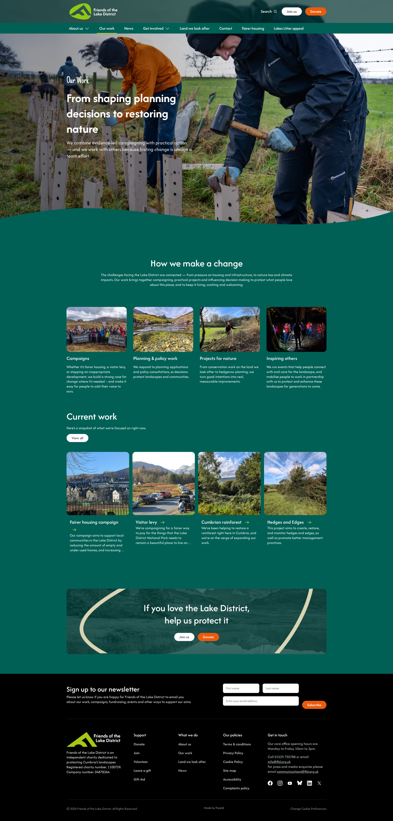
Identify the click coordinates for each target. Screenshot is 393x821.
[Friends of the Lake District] (93, 11)
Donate (139, 744)
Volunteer (141, 761)
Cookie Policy (233, 761)
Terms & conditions (237, 744)
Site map (229, 770)
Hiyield (220, 808)
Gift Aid (139, 779)
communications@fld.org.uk (297, 771)
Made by (210, 808)
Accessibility (232, 779)
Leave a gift (142, 770)
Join (137, 752)
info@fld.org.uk (279, 761)
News (182, 770)
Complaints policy (236, 788)
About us (184, 744)
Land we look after (192, 761)
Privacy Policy (233, 752)
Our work (185, 752)
